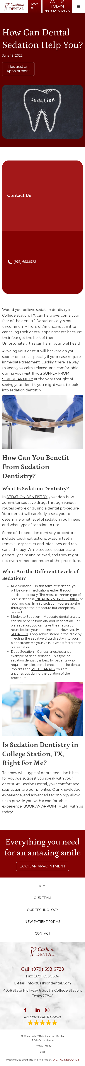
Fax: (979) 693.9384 (42, 976)
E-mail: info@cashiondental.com (42, 983)
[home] (13, 7)
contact (42, 933)
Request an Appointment (18, 69)
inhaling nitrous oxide (57, 599)
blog (43, 1051)
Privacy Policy (42, 1045)
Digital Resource (66, 1059)
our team (42, 898)
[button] (78, 6)
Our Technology (42, 910)
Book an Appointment (43, 866)
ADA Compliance (43, 1040)
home (42, 886)
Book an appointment (46, 806)
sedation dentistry (27, 497)
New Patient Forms (42, 922)
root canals (43, 669)
